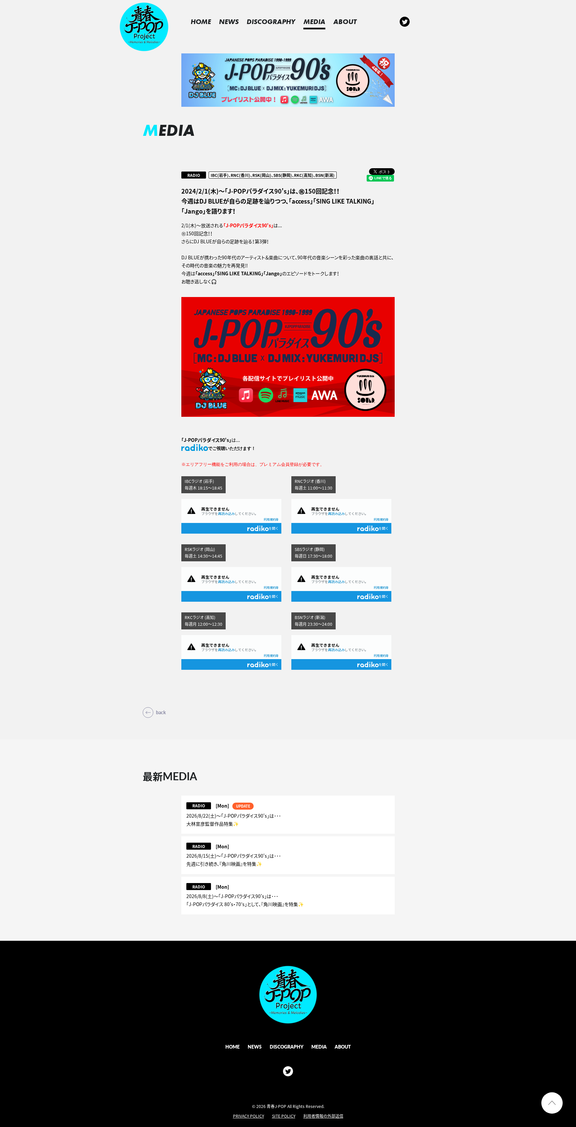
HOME (201, 21)
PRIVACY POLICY (248, 1116)
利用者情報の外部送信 (323, 1116)
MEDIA (314, 21)
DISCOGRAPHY (271, 21)
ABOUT (345, 21)
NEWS (229, 21)
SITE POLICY (283, 1116)
